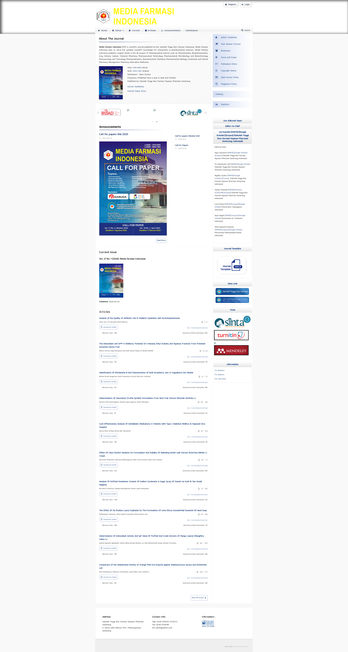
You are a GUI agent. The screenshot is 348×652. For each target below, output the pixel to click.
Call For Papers (181, 145)
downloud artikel (109, 327)
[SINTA (217, 230)
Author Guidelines (135, 87)
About (118, 31)
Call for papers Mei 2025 (113, 134)
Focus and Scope (228, 58)
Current (135, 31)
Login (247, 5)
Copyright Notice (228, 71)
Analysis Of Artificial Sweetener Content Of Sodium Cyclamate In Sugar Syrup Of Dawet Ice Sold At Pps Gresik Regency (150, 483)
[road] (167, 112)
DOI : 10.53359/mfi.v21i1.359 (197, 578)
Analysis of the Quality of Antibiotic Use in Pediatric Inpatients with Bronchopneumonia (139, 318)
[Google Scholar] (235, 230)
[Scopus (225, 178)
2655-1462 (137, 71)
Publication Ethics (229, 64)
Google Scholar (240, 153)
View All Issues (198, 597)
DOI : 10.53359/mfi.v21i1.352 (197, 520)
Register (232, 5)
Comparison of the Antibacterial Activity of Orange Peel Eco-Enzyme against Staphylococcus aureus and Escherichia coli (152, 566)
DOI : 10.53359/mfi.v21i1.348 (197, 465)
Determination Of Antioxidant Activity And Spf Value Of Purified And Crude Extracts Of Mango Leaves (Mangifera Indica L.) (151, 537)
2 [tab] (157, 121)
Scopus (229, 136)
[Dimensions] (140, 110)
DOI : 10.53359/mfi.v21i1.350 (197, 494)
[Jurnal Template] (232, 275)
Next (205, 113)
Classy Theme (229, 646)
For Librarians (220, 379)
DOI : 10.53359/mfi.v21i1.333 (197, 328)
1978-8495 (137, 68)
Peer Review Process (231, 44)
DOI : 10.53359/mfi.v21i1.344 (197, 408)
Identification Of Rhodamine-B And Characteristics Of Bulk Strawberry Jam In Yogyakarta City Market (146, 373)
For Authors (219, 374)
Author (229, 38)
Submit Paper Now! (136, 91)
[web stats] (208, 624)
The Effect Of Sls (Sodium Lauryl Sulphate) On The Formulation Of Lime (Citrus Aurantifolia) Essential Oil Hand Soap (153, 511)
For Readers (220, 370)
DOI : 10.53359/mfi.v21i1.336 (197, 357)
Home (103, 31)
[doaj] (114, 112)
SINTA (235, 132)
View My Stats (208, 626)
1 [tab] (152, 121)
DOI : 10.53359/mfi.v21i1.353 (197, 549)
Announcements (172, 31)
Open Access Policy (230, 77)
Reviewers (225, 51)
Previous (97, 113)
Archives (152, 31)
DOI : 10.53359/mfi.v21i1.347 (197, 437)
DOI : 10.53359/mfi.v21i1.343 (197, 382)
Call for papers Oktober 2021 (187, 136)
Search (247, 30)
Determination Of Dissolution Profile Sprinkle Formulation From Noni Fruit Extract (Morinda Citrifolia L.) (147, 398)
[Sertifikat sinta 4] (232, 329)
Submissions (192, 31)
